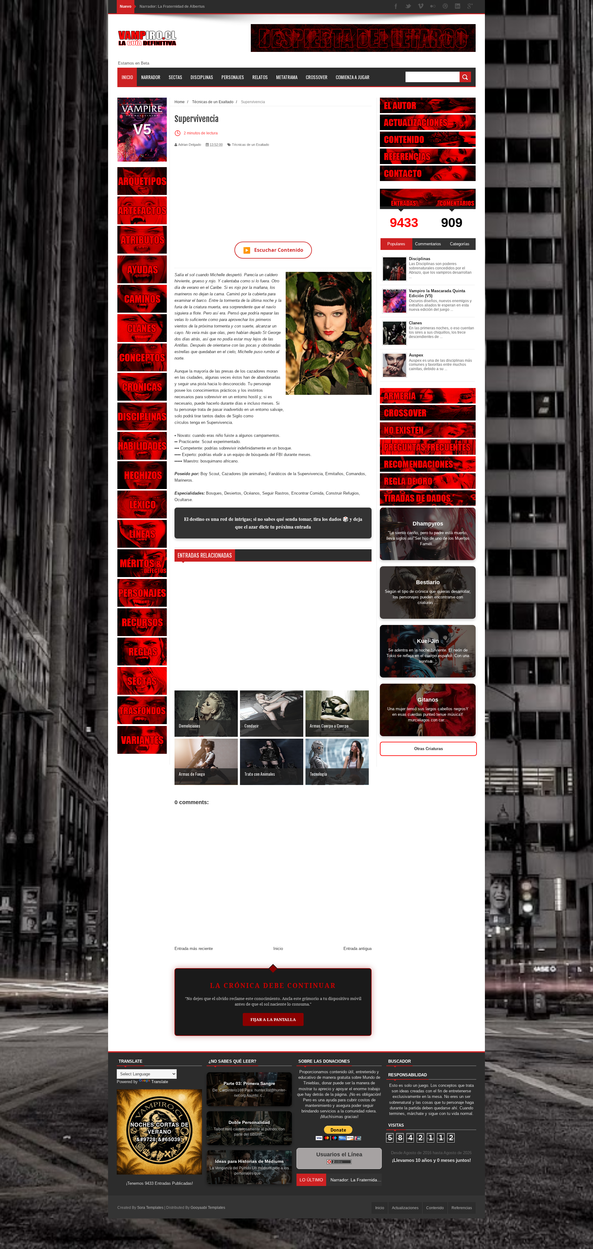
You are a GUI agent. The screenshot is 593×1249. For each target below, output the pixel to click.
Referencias (462, 1208)
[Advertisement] (273, 190)
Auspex (416, 355)
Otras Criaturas (428, 748)
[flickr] (433, 6)
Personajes (232, 77)
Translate (159, 1081)
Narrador (150, 77)
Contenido (435, 1208)
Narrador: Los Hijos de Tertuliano (169, 6)
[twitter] (408, 6)
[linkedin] (458, 6)
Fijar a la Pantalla (273, 1019)
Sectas (175, 77)
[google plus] (470, 6)
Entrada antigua (357, 948)
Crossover (316, 77)
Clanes (415, 323)
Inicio (127, 77)
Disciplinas (202, 77)
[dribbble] (445, 6)
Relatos (260, 77)
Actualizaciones (405, 1208)
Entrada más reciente (194, 948)
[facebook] (396, 6)
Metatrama (286, 77)
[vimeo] (420, 6)
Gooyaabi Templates (208, 1207)
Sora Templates (150, 1207)
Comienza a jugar (352, 77)
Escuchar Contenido (273, 250)
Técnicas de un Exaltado (250, 144)
